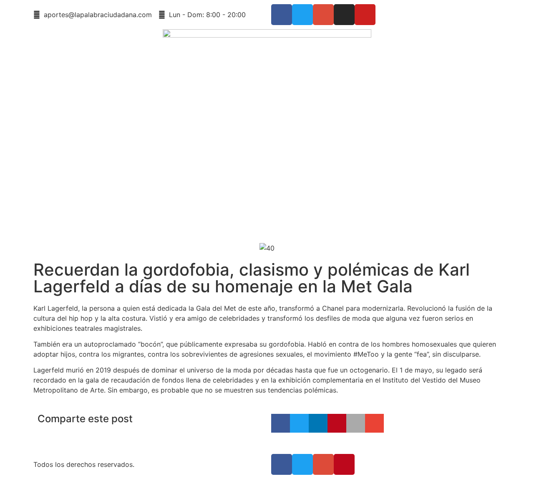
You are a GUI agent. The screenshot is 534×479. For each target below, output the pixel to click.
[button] (280, 423)
